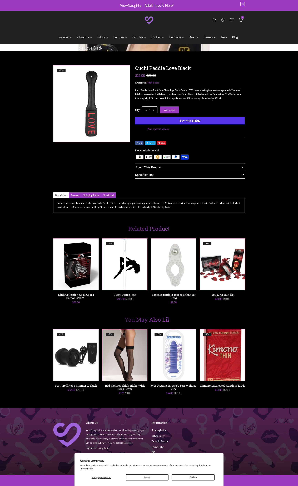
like (140, 142)
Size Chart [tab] (108, 195)
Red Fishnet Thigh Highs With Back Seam (125, 387)
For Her (156, 37)
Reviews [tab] (75, 195)
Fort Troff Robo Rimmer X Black (76, 385)
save (163, 142)
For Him (119, 37)
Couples (138, 37)
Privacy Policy (86, 468)
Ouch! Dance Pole (125, 294)
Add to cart (169, 109)
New (224, 37)
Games (208, 37)
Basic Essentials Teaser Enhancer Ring (174, 296)
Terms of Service (160, 441)
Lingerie (63, 37)
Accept (147, 477)
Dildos (101, 37)
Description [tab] (61, 195)
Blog (235, 37)
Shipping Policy (159, 430)
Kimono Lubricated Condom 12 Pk (222, 385)
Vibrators (83, 37)
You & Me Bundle (222, 294)
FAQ (153, 452)
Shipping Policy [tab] (91, 195)
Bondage (175, 37)
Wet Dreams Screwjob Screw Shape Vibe (173, 387)
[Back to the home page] (54, 48)
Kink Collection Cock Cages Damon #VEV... (76, 296)
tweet (151, 142)
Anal (192, 37)
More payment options (158, 128)
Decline (193, 477)
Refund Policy (158, 435)
